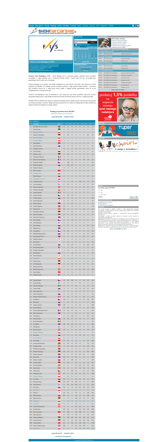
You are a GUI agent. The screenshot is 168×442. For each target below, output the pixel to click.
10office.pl (90, 440)
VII (64, 124)
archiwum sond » (134, 198)
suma (92, 124)
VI (88, 124)
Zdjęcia (79, 26)
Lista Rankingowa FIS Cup (37, 69)
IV (80, 124)
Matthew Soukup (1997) (119, 44)
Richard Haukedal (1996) (120, 42)
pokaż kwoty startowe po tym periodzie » (62, 113)
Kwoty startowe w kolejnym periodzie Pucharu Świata (44, 65)
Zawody (46, 26)
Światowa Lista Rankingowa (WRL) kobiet (41, 70)
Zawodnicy (86, 26)
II (72, 124)
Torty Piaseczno (103, 203)
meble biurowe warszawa (105, 202)
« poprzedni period (56, 117)
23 (96, 56)
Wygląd (31, 26)
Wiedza (59, 26)
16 (96, 54)
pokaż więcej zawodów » (118, 89)
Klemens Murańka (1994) (120, 40)
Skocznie (92, 26)
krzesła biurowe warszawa (106, 205)
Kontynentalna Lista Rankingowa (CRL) (41, 67)
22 (92, 56)
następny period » (69, 117)
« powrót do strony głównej (63, 436)
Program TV (104, 26)
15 (92, 54)
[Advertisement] (84, 11)
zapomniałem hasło (92, 46)
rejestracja (77, 46)
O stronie (73, 26)
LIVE (97, 26)
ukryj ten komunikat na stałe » (118, 228)
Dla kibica (66, 26)
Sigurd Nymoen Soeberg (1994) (121, 45)
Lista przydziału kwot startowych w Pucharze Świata (44, 66)
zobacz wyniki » (134, 196)
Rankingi (53, 26)
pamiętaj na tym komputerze (83, 44)
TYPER (111, 26)
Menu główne (39, 26)
